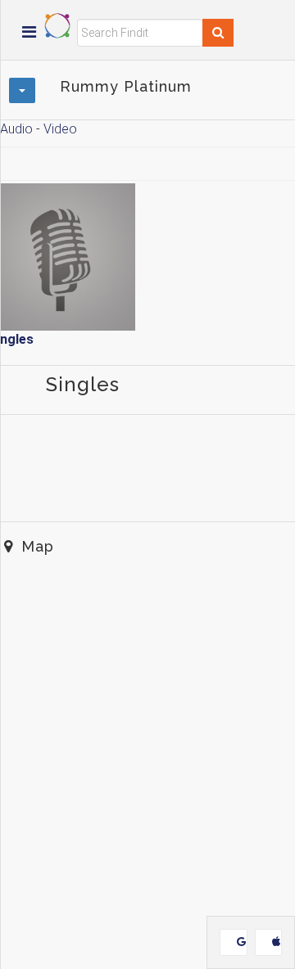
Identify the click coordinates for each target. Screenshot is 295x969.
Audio (16, 129)
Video (60, 129)
